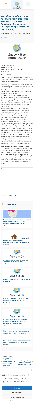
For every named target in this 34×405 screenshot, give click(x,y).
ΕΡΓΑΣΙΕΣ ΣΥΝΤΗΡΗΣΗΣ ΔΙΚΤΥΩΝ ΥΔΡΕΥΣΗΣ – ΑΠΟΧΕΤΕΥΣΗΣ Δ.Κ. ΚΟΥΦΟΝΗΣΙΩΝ (16, 260)
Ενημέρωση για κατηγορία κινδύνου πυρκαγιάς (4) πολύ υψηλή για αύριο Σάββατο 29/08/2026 (16, 341)
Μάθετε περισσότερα (6, 382)
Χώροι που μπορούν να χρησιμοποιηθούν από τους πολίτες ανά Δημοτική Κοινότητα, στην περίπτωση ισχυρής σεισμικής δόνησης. (17, 221)
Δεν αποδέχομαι (17, 392)
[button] (31, 370)
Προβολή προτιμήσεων (17, 397)
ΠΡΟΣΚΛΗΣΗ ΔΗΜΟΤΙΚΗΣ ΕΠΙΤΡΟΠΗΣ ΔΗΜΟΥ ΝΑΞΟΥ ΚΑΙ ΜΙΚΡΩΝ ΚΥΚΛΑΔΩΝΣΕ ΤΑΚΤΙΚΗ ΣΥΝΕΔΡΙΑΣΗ (16, 300)
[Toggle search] (28, 4)
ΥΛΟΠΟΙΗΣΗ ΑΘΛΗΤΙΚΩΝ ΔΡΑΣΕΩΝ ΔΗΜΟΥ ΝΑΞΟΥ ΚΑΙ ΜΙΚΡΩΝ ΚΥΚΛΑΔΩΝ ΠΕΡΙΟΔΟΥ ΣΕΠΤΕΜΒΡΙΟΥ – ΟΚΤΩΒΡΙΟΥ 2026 (15, 321)
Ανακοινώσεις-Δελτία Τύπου (10, 33)
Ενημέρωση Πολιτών (24, 33)
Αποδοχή (17, 388)
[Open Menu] (6, 4)
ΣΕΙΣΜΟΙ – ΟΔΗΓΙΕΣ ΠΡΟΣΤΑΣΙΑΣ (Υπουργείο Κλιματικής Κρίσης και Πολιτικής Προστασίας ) (16, 241)
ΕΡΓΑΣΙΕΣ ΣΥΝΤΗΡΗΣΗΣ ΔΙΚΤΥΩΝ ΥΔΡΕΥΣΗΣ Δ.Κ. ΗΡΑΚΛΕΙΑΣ (16, 280)
